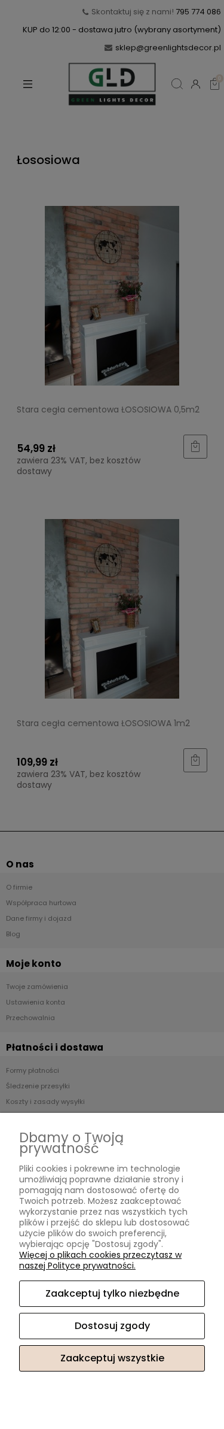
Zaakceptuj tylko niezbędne (112, 1293)
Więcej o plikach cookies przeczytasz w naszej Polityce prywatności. (100, 1260)
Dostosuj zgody (112, 1326)
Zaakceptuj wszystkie (112, 1358)
